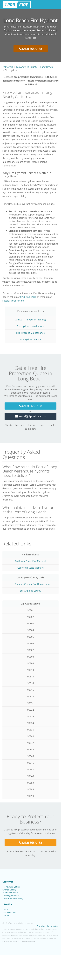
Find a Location (9, 912)
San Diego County (10, 895)
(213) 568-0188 (31, 49)
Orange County (9, 889)
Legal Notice (53, 926)
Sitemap (6, 915)
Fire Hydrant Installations (30, 326)
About (5, 909)
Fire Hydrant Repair (30, 339)
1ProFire (7, 904)
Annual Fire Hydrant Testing (30, 319)
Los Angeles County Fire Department (30, 584)
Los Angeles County (26, 66)
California (7, 66)
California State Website (30, 567)
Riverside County (10, 892)
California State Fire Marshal (30, 561)
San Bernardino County (12, 898)
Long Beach (46, 66)
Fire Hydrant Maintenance (30, 332)
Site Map (41, 926)
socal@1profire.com (13, 300)
